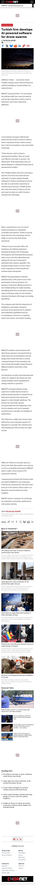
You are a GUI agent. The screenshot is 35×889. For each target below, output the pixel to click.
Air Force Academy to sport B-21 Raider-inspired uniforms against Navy (22, 717)
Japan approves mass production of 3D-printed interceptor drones (15, 583)
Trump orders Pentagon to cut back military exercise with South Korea (15, 788)
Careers (20, 868)
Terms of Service (7, 855)
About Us (21, 866)
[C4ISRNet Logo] (12, 2)
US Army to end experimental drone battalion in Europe (17, 676)
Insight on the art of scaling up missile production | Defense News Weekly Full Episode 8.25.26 (22, 735)
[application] (17, 699)
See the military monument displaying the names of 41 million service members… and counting (23, 726)
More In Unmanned (8, 529)
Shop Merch (22, 860)
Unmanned (7, 25)
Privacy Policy (6, 853)
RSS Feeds (21, 857)
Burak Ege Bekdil (9, 40)
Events (20, 855)
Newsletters (21, 853)
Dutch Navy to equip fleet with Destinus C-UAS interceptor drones (16, 614)
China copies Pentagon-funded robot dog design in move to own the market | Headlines (17, 796)
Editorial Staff (6, 873)
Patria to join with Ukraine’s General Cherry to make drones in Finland (17, 645)
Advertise (4, 866)
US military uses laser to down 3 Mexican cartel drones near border (15, 551)
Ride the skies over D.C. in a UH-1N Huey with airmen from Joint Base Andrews (15, 710)
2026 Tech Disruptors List (15, 5)
